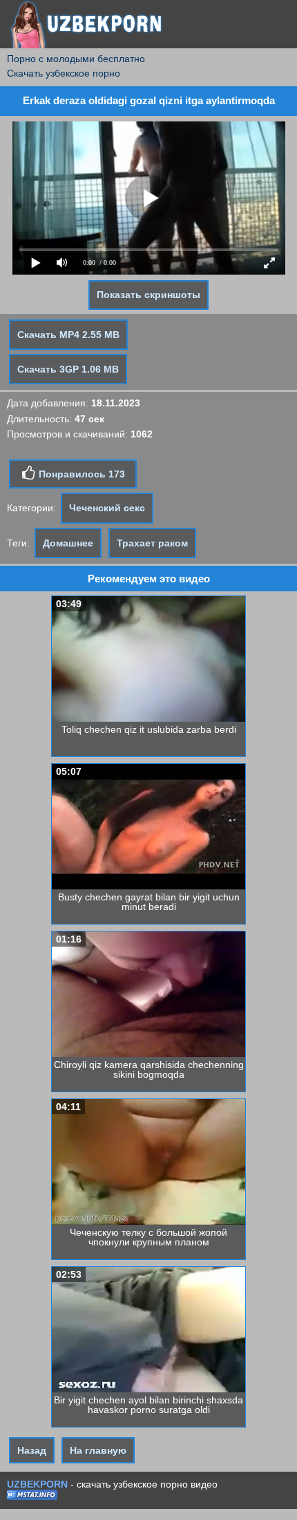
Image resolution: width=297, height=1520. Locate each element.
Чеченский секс (107, 507)
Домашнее (68, 543)
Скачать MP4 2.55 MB (68, 334)
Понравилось (80, 474)
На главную (98, 1450)
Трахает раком (152, 543)
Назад (31, 1450)
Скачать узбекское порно (63, 73)
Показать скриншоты (148, 294)
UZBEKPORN (37, 1484)
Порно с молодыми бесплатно (76, 58)
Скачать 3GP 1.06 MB (68, 369)
